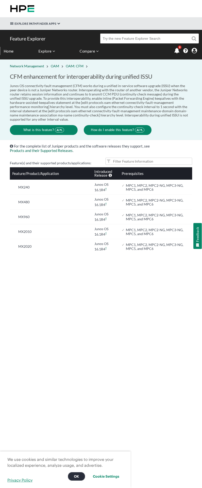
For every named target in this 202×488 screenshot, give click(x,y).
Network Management (27, 66)
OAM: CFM (75, 66)
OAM (55, 66)
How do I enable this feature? (115, 130)
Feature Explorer (28, 38)
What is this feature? (41, 130)
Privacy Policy (20, 480)
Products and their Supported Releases (41, 150)
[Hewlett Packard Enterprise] (21, 8)
